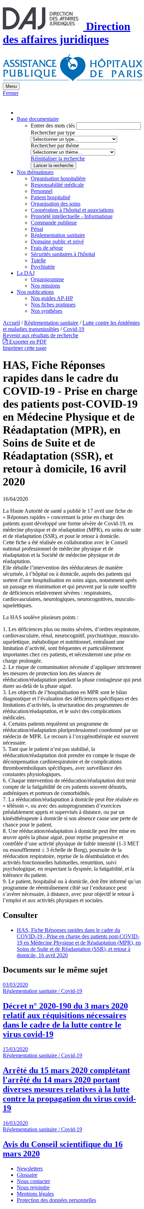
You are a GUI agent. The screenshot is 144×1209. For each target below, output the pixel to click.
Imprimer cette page (24, 348)
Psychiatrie (43, 267)
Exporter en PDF (27, 342)
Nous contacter (33, 1181)
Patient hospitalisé (50, 197)
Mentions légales (35, 1194)
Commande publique (54, 223)
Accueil (11, 323)
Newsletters (30, 1169)
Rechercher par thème (55, 145)
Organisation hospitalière (58, 178)
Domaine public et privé (57, 241)
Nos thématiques (35, 172)
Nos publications (35, 292)
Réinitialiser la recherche (58, 158)
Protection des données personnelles (56, 1200)
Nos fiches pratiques (53, 305)
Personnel (41, 191)
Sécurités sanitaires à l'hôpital (63, 254)
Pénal (37, 229)
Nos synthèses (46, 311)
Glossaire (27, 1175)
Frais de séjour (47, 248)
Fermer (11, 93)
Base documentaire (38, 119)
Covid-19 (73, 329)
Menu (11, 86)
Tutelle (38, 260)
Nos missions (45, 286)
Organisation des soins (55, 204)
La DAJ (26, 273)
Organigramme (47, 279)
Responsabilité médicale (57, 185)
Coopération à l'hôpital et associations (72, 210)
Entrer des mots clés (53, 126)
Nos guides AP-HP (52, 298)
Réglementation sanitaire (58, 235)
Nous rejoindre (33, 1187)
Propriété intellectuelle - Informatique (72, 216)
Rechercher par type (53, 133)
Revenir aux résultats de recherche (40, 335)
